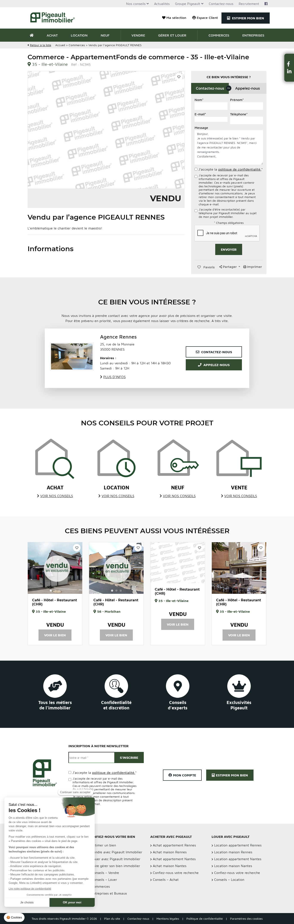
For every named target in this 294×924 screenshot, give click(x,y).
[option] (55, 568)
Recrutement (249, 4)
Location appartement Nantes (237, 859)
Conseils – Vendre (105, 873)
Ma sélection (176, 18)
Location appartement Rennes (238, 845)
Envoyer (229, 249)
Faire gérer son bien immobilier (115, 866)
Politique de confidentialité (204, 918)
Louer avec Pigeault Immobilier (115, 859)
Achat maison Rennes (170, 852)
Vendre (138, 35)
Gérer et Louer (172, 35)
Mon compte (184, 775)
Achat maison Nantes (169, 866)
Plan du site (112, 918)
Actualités (162, 4)
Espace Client (207, 18)
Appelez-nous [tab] (247, 88)
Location (79, 35)
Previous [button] (33, 568)
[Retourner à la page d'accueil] (55, 18)
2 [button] (55, 590)
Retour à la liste (40, 45)
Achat (52, 35)
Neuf (105, 35)
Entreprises (253, 35)
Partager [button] (230, 267)
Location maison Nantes (233, 866)
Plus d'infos (114, 377)
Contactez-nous (221, 4)
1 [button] (51, 590)
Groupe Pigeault (187, 4)
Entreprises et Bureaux (109, 893)
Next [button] (76, 568)
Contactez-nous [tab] (212, 88)
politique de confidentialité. (239, 169)
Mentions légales (167, 918)
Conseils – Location (229, 879)
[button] (289, 64)
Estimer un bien (103, 845)
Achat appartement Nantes (174, 859)
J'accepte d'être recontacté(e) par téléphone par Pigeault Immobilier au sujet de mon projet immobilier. (228, 213)
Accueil (60, 45)
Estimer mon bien (247, 18)
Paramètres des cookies (246, 918)
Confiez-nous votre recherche (176, 873)
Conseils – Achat (166, 879)
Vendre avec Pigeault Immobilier (116, 852)
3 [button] (59, 590)
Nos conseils (135, 4)
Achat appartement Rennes (174, 845)
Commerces (219, 35)
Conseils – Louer (104, 879)
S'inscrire (129, 757)
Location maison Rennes (233, 852)
